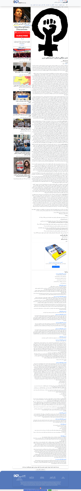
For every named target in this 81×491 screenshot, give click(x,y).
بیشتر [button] (31, 5)
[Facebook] (66, 63)
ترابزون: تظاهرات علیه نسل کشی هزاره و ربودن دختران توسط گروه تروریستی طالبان (22, 176)
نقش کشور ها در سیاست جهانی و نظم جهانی (23, 72)
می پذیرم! (49, 490)
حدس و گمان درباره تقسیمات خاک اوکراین (22, 86)
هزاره (54, 467)
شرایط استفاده (42, 477)
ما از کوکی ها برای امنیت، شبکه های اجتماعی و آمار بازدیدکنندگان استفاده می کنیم (35, 490)
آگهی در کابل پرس (52, 476)
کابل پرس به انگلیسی (53, 477)
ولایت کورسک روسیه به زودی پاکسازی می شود (22, 59)
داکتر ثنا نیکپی (21, 61)
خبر (50, 5)
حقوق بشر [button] (60, 5)
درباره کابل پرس (31, 476)
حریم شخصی (42, 476)
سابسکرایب (22, 44)
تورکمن (46, 467)
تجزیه (37, 5)
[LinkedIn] (65, 63)
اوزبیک (49, 467)
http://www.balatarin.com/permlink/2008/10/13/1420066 (58, 222)
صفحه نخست (66, 7)
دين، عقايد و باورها (64, 236)
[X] (63, 63)
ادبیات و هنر (47, 5)
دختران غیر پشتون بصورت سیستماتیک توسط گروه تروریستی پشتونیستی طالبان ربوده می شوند (22, 153)
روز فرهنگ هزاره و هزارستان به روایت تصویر (23, 101)
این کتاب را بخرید (56, 266)
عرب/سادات (24, 467)
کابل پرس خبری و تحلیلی (20, 103)
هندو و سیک (42, 467)
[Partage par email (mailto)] (67, 63)
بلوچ (32, 467)
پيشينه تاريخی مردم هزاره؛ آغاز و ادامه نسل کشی (22, 115)
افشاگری (53, 5)
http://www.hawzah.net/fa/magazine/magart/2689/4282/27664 (57, 229)
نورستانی (35, 467)
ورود (63, 476)
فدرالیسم (34, 5)
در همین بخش (21, 47)
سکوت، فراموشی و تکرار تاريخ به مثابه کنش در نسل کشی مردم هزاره (22, 129)
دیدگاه (44, 5)
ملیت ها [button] (56, 5)
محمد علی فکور (65, 60)
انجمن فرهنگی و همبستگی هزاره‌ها (18, 178)
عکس (42, 5)
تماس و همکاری (31, 477)
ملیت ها (57, 467)
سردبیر (63, 5)
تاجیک (52, 467)
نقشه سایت (63, 477)
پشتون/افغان (29, 467)
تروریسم (39, 5)
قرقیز (38, 467)
